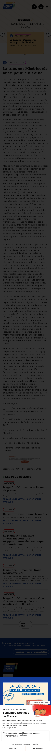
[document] (25, 375)
